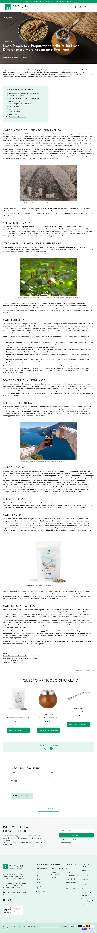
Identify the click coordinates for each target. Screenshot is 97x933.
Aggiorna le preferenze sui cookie (47, 927)
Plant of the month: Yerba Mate (15, 656)
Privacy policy (86, 892)
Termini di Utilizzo (87, 876)
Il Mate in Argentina (16, 106)
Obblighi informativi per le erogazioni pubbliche (87, 902)
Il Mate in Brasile (15, 112)
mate (80, 324)
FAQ (82, 888)
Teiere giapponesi (40, 887)
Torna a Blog (50, 808)
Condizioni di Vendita (85, 871)
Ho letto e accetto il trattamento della (75, 841)
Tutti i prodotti (41, 869)
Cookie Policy (86, 895)
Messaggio (14, 781)
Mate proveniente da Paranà (32, 389)
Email (52, 773)
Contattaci (55, 877)
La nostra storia (57, 869)
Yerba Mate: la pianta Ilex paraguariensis (24, 98)
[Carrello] (85, 7)
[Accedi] (80, 7)
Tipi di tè (69, 872)
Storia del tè (70, 879)
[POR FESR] (13, 914)
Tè (37, 872)
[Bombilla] (79, 711)
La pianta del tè (72, 876)
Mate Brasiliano (14, 114)
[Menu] (91, 7)
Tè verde (39, 876)
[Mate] (18, 711)
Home (5, 18)
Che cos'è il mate (9, 660)
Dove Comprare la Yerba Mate (20, 104)
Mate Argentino (14, 109)
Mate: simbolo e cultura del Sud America (24, 93)
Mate (5, 663)
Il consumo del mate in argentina (15, 658)
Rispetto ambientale (55, 873)
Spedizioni (84, 879)
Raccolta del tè (71, 888)
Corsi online (40, 891)
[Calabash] (48, 711)
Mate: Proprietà (14, 101)
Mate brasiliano (30, 585)
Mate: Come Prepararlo (17, 117)
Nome (13, 773)
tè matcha (54, 598)
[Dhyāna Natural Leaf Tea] (17, 7)
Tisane (38, 879)
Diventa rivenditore (85, 884)
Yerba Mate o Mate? (16, 96)
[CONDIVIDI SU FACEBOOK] (51, 748)
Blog (10, 18)
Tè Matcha (40, 882)
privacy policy (66, 842)
